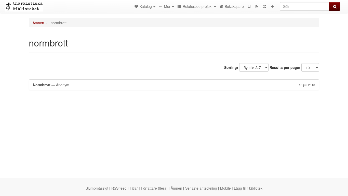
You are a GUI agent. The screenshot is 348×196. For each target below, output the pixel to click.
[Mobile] (249, 6)
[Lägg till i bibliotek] (272, 6)
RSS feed (119, 188)
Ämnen (38, 22)
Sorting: (231, 67)
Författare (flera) (154, 188)
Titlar (134, 188)
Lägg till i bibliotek (248, 188)
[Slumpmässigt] (264, 6)
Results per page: (285, 67)
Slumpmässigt (97, 188)
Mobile (225, 188)
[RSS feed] (257, 6)
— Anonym (174, 84)
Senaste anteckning (201, 188)
